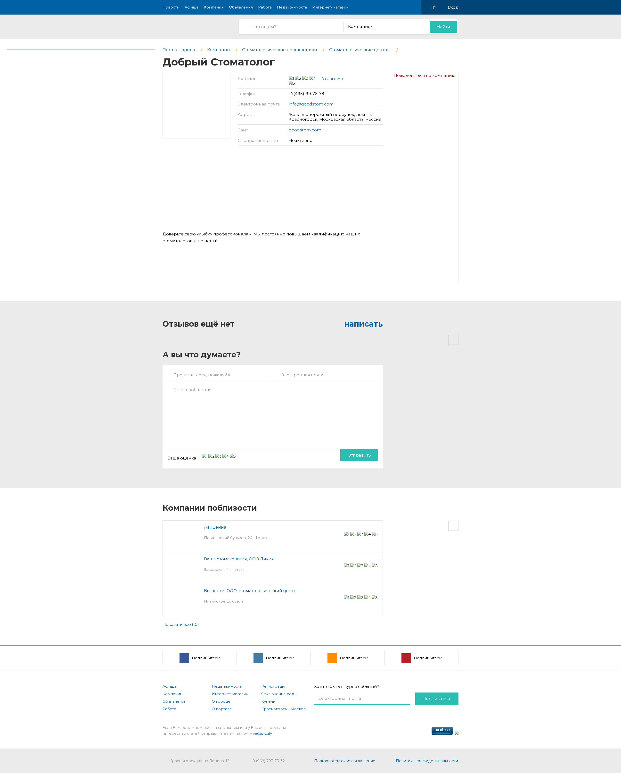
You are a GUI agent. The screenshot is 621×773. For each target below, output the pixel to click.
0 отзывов (332, 78)
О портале (222, 709)
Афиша (191, 7)
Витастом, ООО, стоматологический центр (250, 590)
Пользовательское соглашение (344, 760)
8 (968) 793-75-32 (269, 760)
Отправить (359, 455)
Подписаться (437, 698)
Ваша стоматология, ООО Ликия (239, 558)
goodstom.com (305, 130)
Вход (453, 7)
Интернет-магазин (330, 7)
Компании (214, 7)
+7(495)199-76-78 (306, 93)
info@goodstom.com (311, 104)
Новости (171, 7)
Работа (265, 7)
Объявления (241, 7)
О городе (221, 701)
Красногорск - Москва (283, 709)
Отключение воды (279, 694)
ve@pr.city (262, 733)
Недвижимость (292, 7)
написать (363, 324)
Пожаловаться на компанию (425, 75)
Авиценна (215, 527)
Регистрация (273, 686)
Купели (268, 701)
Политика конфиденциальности (427, 760)
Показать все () (181, 624)
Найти (443, 26)
